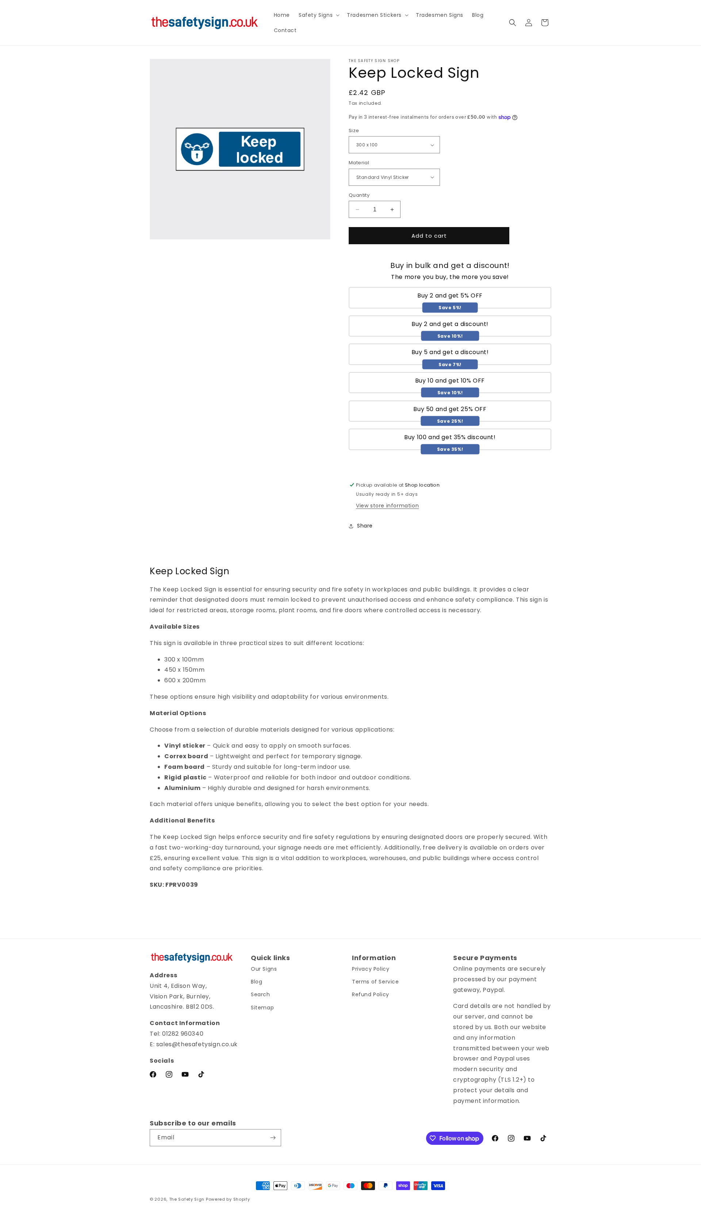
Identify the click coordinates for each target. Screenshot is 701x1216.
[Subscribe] (273, 1137)
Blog (256, 981)
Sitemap (262, 1007)
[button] (318, 15)
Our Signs (264, 969)
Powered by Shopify (228, 1199)
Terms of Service (375, 981)
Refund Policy (370, 994)
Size (354, 130)
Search (260, 994)
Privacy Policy (370, 969)
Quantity (359, 195)
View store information (387, 505)
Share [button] (365, 525)
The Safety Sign (187, 1199)
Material (359, 162)
